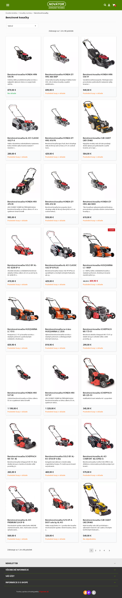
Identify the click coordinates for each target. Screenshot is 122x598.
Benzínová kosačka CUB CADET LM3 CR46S (97, 139)
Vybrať (22, 25)
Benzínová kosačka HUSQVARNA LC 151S (22, 330)
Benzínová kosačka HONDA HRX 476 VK (22, 202)
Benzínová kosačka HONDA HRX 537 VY (59, 393)
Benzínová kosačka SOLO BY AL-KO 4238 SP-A (22, 266)
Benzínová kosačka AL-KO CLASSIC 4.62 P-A (23, 139)
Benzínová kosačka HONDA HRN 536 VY (97, 75)
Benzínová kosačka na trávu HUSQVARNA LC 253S (58, 330)
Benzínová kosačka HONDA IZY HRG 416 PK (59, 139)
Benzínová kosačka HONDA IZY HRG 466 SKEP (59, 75)
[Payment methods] (89, 592)
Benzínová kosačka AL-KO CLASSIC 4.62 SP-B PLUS (61, 266)
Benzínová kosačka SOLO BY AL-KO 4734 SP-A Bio (60, 457)
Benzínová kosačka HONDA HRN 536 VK (22, 75)
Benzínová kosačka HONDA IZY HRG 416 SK (59, 202)
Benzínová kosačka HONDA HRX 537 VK (22, 393)
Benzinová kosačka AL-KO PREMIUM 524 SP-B (19, 521)
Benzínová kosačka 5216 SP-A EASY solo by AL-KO (58, 521)
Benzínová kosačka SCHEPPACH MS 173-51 (97, 330)
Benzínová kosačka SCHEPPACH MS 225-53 (97, 393)
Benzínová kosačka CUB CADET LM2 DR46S (97, 521)
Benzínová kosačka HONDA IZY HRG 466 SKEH (97, 202)
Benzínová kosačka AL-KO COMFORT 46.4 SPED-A (95, 457)
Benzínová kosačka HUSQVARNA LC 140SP (98, 266)
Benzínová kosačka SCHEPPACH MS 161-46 (22, 457)
